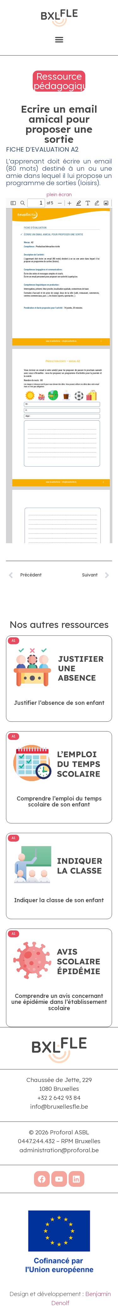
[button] (59, 39)
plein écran (59, 194)
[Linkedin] (76, 1179)
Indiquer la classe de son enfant (59, 900)
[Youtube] (59, 1179)
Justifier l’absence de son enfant (59, 702)
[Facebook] (42, 1179)
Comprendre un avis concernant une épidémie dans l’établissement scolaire (59, 1002)
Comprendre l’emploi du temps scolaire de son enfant (59, 801)
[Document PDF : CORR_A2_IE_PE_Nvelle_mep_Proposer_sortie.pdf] (59, 370)
